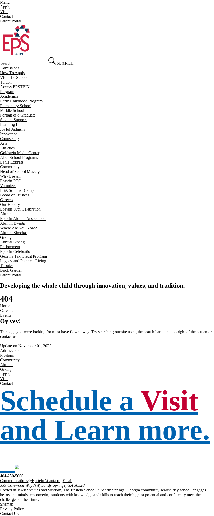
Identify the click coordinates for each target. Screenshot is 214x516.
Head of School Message (20, 171)
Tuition (6, 82)
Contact (6, 16)
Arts (3, 143)
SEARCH (65, 63)
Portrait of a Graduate (17, 115)
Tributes (6, 265)
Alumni (6, 214)
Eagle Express (11, 162)
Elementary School (15, 105)
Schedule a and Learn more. (105, 415)
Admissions (9, 68)
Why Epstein (10, 176)
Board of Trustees (14, 195)
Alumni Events (12, 223)
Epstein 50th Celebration (20, 209)
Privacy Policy (12, 509)
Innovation (9, 134)
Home (5, 306)
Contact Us (9, 513)
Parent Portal (10, 21)
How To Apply (12, 73)
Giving (5, 237)
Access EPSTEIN (15, 87)
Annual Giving (12, 242)
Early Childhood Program (21, 101)
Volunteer (8, 185)
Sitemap (6, 504)
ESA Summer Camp (17, 190)
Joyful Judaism (12, 129)
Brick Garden (11, 270)
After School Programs (19, 157)
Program (7, 91)
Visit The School (14, 77)
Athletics (7, 148)
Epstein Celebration (16, 251)
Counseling (9, 138)
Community (10, 167)
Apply (5, 7)
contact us (8, 336)
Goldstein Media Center (19, 152)
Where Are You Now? (18, 228)
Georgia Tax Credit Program (23, 256)
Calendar (7, 310)
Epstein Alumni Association (23, 218)
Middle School (12, 110)
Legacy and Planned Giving (23, 261)
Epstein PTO (10, 181)
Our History (10, 204)
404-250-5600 (11, 476)
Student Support (13, 120)
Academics (9, 96)
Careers (6, 200)
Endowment (10, 247)
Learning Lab (11, 124)
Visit (4, 11)
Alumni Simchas (13, 232)
